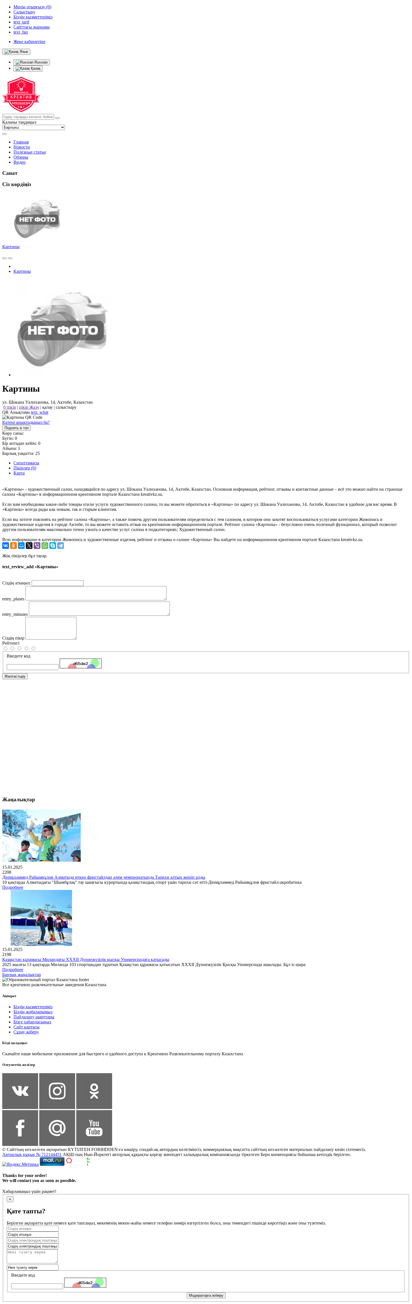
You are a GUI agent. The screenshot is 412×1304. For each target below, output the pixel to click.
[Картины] (62, 374)
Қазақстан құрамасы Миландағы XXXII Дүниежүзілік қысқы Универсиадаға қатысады (85, 959)
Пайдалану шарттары (33, 1016)
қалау (47, 407)
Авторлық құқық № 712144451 (32, 1154)
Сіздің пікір (13, 638)
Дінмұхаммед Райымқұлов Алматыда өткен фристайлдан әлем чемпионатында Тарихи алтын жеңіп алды (103, 877)
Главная (21, 142)
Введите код (18, 656)
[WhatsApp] (44, 545)
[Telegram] (60, 545)
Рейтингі (10, 643)
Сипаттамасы (26, 462)
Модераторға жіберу (206, 1295)
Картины (11, 246)
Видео (19, 162)
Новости (21, 147)
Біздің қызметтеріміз (32, 1006)
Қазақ (35, 68)
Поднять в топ (16, 428)
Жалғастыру (15, 676)
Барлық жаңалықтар (21, 974)
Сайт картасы (26, 1027)
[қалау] (10, 258)
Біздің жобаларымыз (32, 1011)
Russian (40, 62)
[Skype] (52, 545)
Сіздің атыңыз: (16, 583)
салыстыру (66, 407)
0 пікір (9, 407)
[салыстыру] (4, 258)
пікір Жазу (29, 407)
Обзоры (20, 157)
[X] (29, 545)
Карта (19, 473)
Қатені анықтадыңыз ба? (26, 422)
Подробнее (12, 887)
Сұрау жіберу (26, 1032)
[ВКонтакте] (5, 545)
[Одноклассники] (13, 545)
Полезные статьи (29, 152)
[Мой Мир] (21, 545)
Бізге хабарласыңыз (32, 1021)
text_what (39, 412)
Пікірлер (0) (24, 468)
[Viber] (37, 545)
